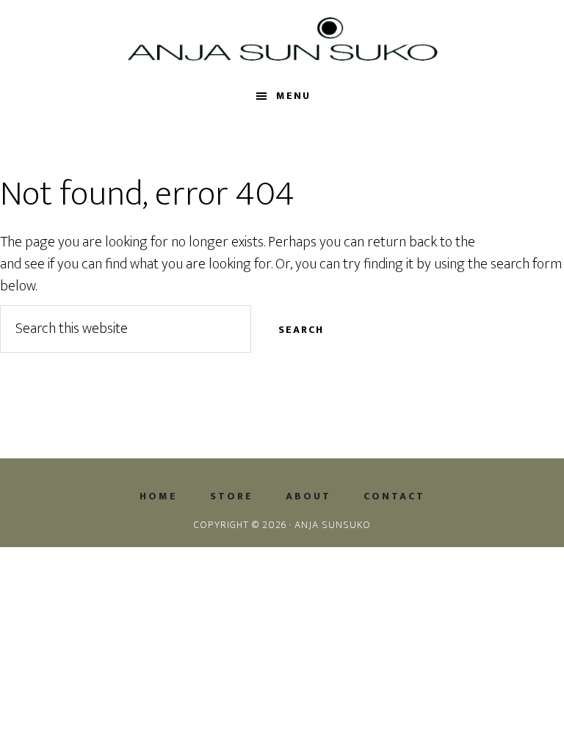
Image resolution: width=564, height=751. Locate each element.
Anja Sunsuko (282, 39)
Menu (293, 95)
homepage (510, 242)
